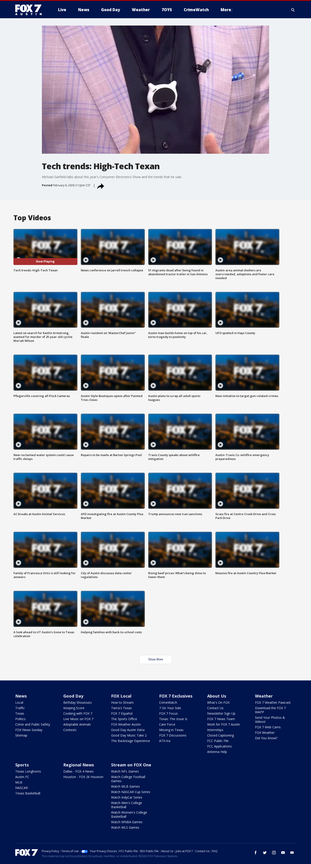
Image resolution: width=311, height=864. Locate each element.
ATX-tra (164, 741)
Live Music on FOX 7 (78, 719)
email (292, 852)
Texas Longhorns (28, 771)
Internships (215, 730)
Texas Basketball (27, 793)
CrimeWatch (168, 702)
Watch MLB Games (125, 786)
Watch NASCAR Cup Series (130, 792)
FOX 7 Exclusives (175, 696)
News (21, 696)
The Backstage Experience (130, 741)
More (226, 9)
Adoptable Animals (77, 724)
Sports (22, 765)
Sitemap (21, 735)
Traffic (20, 708)
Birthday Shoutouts (77, 702)
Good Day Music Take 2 (129, 735)
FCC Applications (219, 746)
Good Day (73, 696)
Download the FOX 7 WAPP (270, 710)
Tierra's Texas (121, 708)
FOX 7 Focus (168, 713)
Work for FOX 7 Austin (223, 724)
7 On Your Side (170, 708)
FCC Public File (218, 741)
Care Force (167, 724)
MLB (18, 782)
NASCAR (21, 788)
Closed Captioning (220, 735)
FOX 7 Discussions (172, 735)
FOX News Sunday (28, 730)
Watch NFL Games (125, 771)
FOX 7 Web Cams (268, 727)
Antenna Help (217, 752)
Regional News (78, 765)
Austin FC (22, 777)
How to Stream (122, 702)
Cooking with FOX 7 (77, 713)
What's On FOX (218, 702)
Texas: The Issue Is (173, 719)
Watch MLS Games (125, 827)
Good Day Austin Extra (128, 730)
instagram (274, 852)
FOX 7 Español (122, 713)
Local (19, 702)
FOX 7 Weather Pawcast (273, 702)
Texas (19, 713)
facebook (255, 852)
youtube (283, 852)
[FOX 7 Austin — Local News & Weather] (30, 9)
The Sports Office (124, 719)
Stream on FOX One (131, 765)
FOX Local (121, 696)
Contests (69, 730)
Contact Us (215, 708)
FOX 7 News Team (221, 719)
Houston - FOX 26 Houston (83, 777)
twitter (264, 852)
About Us (216, 696)
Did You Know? (266, 738)
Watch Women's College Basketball (129, 814)
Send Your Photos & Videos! (270, 719)
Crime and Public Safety (32, 724)
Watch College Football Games (128, 779)
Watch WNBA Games (127, 822)
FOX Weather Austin (126, 724)
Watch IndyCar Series (126, 797)
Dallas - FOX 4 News (78, 771)
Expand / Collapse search (293, 9)
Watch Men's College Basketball (126, 805)
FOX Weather (265, 732)
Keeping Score (73, 708)
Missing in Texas (171, 730)
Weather (264, 696)
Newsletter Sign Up (221, 713)
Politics (20, 719)
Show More (155, 659)
